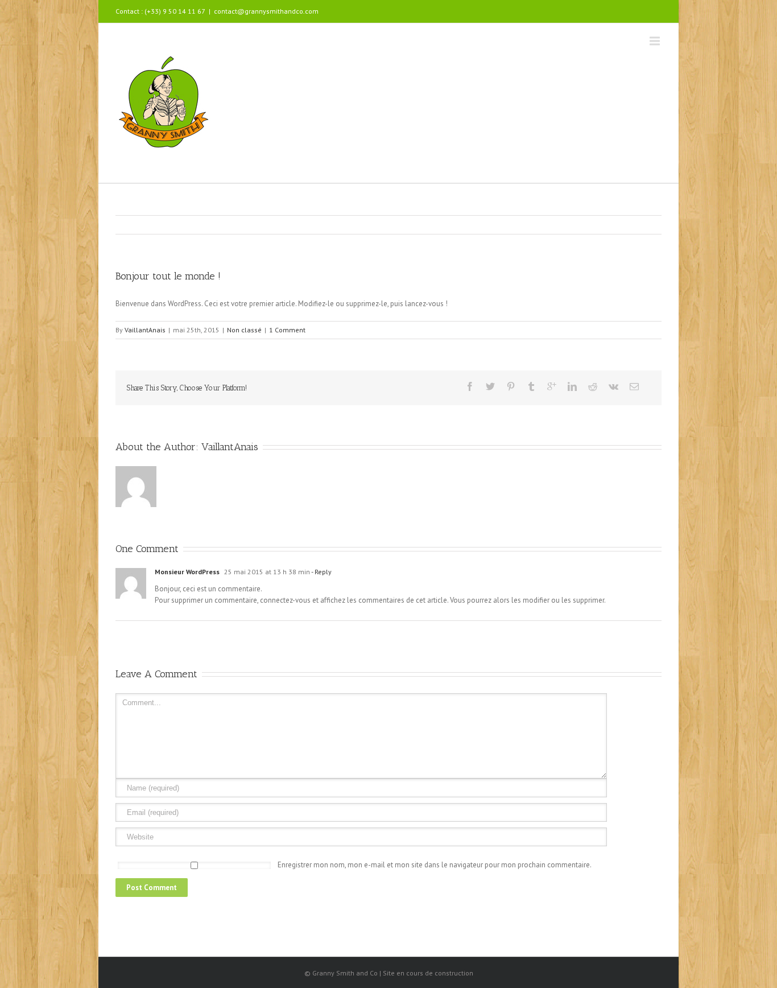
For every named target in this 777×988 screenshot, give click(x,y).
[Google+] (551, 386)
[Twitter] (490, 386)
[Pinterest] (510, 386)
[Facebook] (469, 386)
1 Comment (287, 330)
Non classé (244, 330)
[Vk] (613, 386)
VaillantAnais (145, 330)
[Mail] (634, 386)
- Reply (321, 571)
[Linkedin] (572, 386)
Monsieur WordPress (187, 571)
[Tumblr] (531, 386)
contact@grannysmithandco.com (266, 11)
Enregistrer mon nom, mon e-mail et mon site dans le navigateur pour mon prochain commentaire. (435, 865)
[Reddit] (592, 386)
